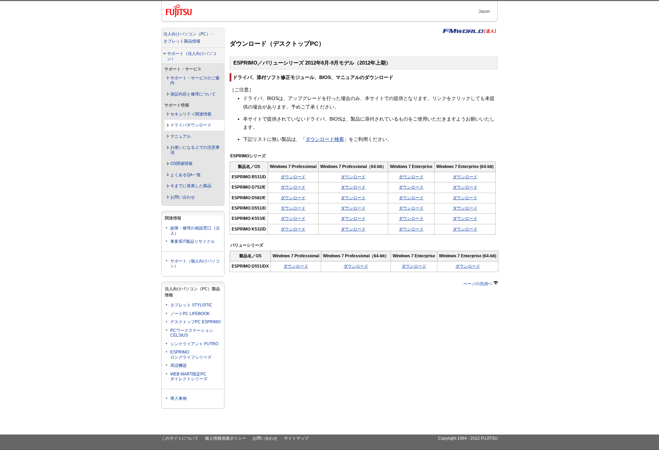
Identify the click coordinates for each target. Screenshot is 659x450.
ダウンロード (293, 177)
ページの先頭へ (477, 283)
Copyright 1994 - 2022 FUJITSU (468, 438)
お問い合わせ (182, 197)
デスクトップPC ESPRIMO (195, 321)
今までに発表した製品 (190, 185)
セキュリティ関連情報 (190, 114)
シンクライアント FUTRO (194, 343)
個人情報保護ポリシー (225, 438)
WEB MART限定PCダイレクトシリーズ (188, 377)
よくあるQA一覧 (185, 174)
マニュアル (180, 136)
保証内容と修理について (193, 94)
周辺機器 (178, 365)
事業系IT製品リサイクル (192, 241)
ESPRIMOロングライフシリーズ (190, 355)
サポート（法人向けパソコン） (192, 56)
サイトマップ (296, 438)
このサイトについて (179, 438)
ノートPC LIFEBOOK (190, 313)
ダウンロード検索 (324, 139)
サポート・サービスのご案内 (195, 81)
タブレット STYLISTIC (191, 305)
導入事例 (178, 398)
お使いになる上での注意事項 (195, 150)
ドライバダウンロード (190, 125)
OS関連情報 (181, 163)
